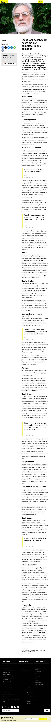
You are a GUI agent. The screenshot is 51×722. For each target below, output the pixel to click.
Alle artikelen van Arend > (27, 653)
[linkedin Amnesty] (15, 707)
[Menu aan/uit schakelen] (49, 1)
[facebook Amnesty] (2, 707)
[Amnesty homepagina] (4, 1)
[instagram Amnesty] (5, 707)
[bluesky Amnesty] (18, 707)
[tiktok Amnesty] (8, 707)
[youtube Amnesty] (12, 707)
